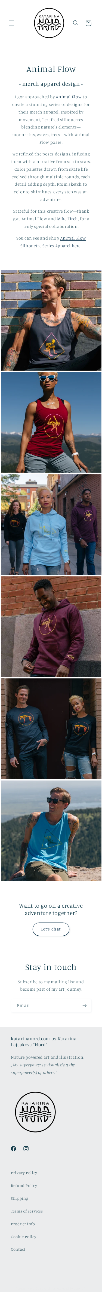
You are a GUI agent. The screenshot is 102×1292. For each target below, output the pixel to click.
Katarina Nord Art (41, 1288)
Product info (23, 1223)
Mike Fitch (67, 218)
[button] (11, 23)
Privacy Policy (24, 1172)
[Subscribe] (84, 1005)
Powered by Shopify (71, 1288)
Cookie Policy (23, 1236)
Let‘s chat (51, 929)
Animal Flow (51, 68)
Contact (18, 1249)
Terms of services (27, 1211)
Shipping (19, 1198)
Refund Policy (24, 1185)
